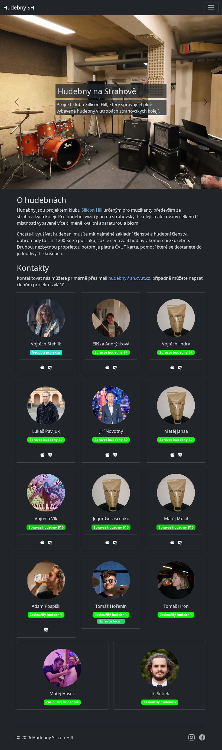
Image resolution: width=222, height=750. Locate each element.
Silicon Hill (91, 210)
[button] (42, 367)
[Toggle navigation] (211, 7)
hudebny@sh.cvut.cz (129, 278)
